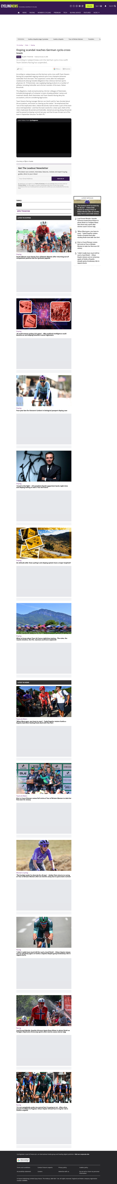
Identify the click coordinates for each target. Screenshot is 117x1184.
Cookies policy (83, 1167)
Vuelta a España (58, 39)
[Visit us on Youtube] (80, 6)
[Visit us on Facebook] (71, 6)
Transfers (91, 39)
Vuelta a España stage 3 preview (38, 39)
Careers (40, 1171)
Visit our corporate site (82, 1154)
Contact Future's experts (45, 1167)
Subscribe (89, 6)
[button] (112, 6)
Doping (33, 45)
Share (20, 69)
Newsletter (68, 69)
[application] (43, 137)
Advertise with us (63, 1171)
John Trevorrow (28, 57)
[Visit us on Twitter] (74, 6)
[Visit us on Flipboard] (82, 6)
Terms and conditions (23, 1167)
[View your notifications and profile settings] (105, 6)
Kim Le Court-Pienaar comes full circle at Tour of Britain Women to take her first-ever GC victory (88, 245)
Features (87, 13)
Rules (26, 45)
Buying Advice (75, 13)
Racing (32, 13)
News (24, 13)
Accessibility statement (24, 1171)
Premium (57, 13)
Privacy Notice (22, 185)
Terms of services (40, 183)
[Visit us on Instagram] (77, 6)
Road (19, 205)
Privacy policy (62, 1167)
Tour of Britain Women (76, 39)
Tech (65, 13)
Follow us (58, 69)
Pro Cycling (20, 45)
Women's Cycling (44, 13)
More (96, 13)
